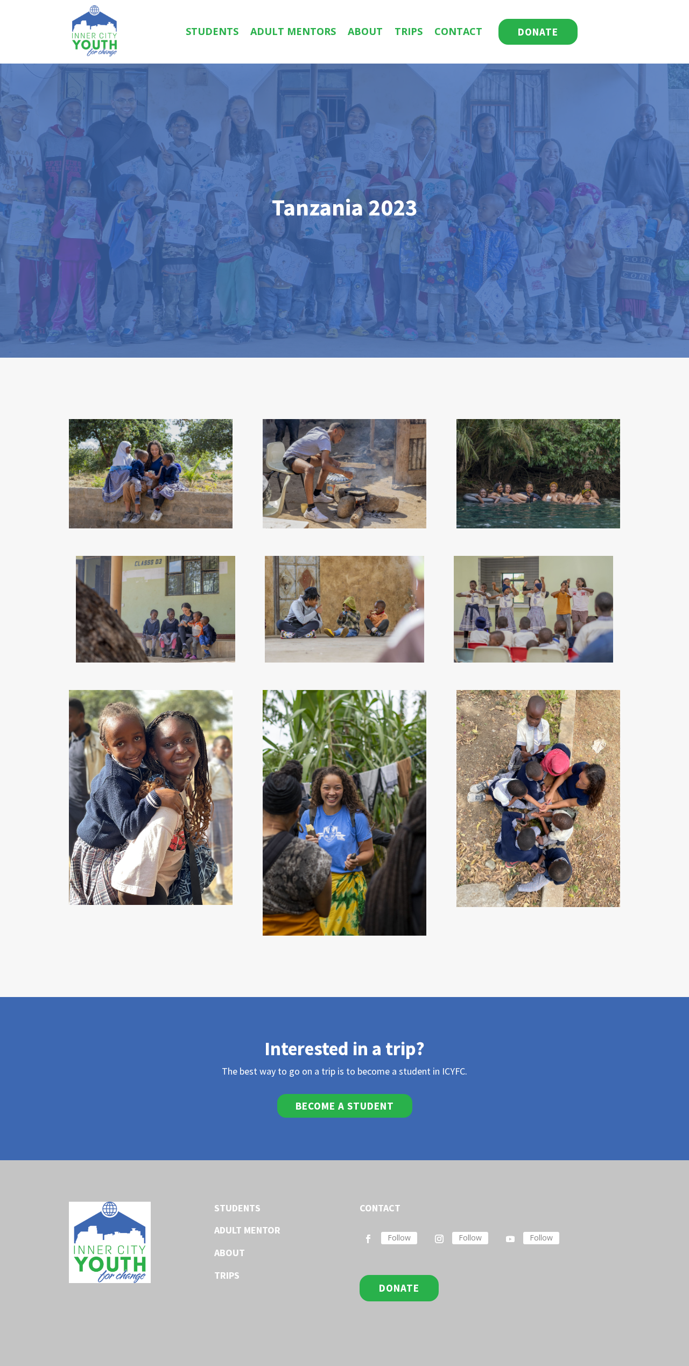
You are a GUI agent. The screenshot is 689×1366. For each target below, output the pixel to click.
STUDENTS (237, 1208)
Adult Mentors (293, 31)
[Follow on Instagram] (439, 1238)
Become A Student (345, 1105)
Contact (458, 31)
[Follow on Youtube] (510, 1238)
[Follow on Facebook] (368, 1238)
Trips (409, 31)
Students (212, 31)
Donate (538, 31)
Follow (399, 1237)
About (365, 31)
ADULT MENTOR (247, 1230)
